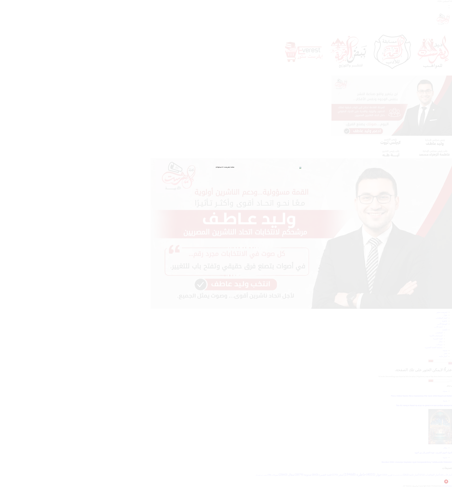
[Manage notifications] (446, 481)
